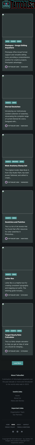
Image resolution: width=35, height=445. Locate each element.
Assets (8, 102)
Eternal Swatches (12, 107)
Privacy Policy (10, 427)
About (19, 424)
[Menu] (32, 4)
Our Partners (17, 415)
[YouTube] (17, 431)
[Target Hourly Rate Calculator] (17, 315)
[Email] (22, 431)
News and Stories (17, 401)
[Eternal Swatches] (17, 86)
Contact (26, 424)
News (19, 41)
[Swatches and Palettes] (17, 202)
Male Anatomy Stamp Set (16, 166)
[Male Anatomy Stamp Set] (17, 145)
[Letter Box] (17, 258)
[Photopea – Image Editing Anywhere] (17, 25)
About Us (17, 398)
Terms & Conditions (23, 427)
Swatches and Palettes (15, 222)
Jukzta (27, 439)
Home (17, 396)
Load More (17, 363)
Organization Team (17, 412)
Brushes (15, 161)
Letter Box (9, 278)
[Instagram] (13, 431)
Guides (13, 41)
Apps (7, 41)
